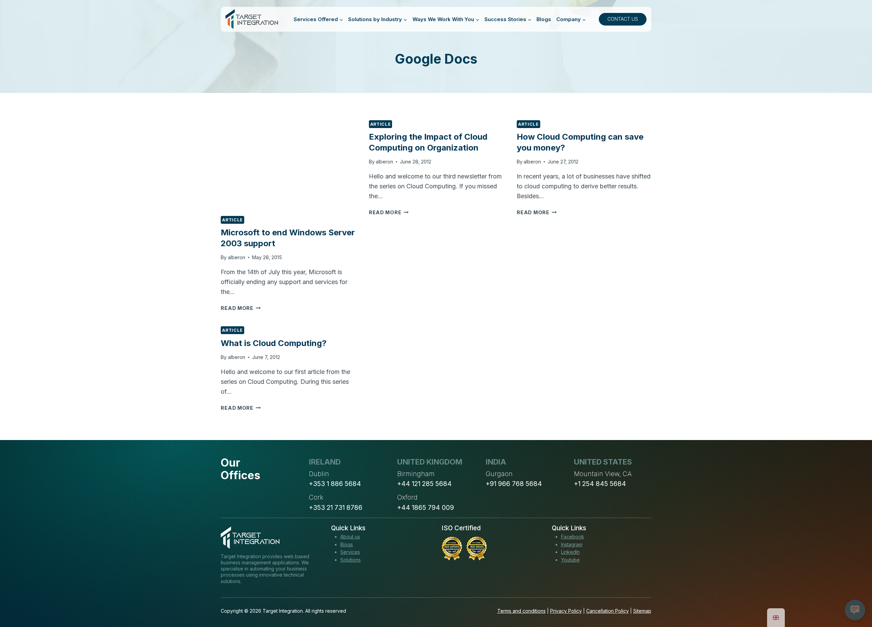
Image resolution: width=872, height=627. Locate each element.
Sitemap (642, 611)
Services (350, 552)
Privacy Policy (566, 611)
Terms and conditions (521, 611)
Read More (241, 308)
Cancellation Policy (607, 611)
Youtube (570, 560)
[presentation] (288, 165)
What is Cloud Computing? (274, 343)
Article (232, 219)
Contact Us (622, 19)
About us (350, 536)
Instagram (571, 544)
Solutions (350, 560)
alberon (236, 257)
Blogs (543, 19)
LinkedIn (570, 552)
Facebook (572, 536)
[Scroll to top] (854, 597)
